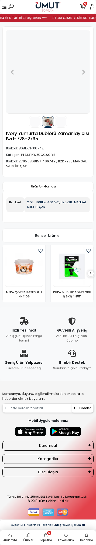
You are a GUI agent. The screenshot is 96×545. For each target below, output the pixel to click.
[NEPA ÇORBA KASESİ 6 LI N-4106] (24, 267)
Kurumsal (48, 445)
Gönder (85, 408)
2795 (30, 202)
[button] (12, 72)
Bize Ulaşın (48, 472)
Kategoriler (48, 458)
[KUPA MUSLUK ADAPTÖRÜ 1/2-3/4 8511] (72, 267)
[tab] (43, 186)
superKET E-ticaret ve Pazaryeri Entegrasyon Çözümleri (48, 525)
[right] (91, 273)
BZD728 (66, 202)
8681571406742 (47, 202)
